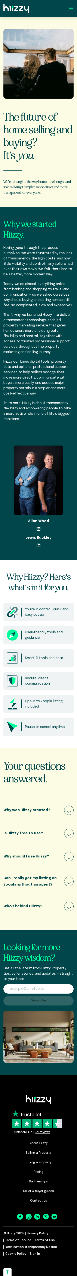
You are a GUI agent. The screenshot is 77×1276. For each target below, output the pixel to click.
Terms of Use (45, 1240)
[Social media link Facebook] (20, 1217)
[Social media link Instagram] (29, 1217)
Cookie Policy (15, 1253)
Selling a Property (38, 1152)
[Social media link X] (46, 1216)
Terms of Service (18, 1240)
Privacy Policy (37, 1233)
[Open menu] (71, 8)
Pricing (38, 1172)
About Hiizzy (38, 1143)
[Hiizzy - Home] (38, 1099)
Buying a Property (38, 1162)
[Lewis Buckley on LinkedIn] (38, 545)
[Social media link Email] (54, 1217)
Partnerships (38, 1181)
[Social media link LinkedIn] (37, 1217)
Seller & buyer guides (38, 1191)
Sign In (35, 1253)
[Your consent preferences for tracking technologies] (7, 1272)
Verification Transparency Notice (31, 1247)
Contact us (38, 1200)
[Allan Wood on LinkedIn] (38, 528)
